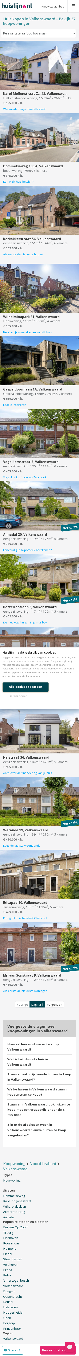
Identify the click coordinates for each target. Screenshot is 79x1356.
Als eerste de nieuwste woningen (25, 991)
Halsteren (10, 1307)
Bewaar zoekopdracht (58, 1350)
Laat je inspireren (14, 405)
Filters (14, 1350)
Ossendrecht (12, 1296)
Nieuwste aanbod (53, 6)
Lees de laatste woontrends (21, 845)
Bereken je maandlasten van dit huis (27, 332)
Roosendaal (11, 1243)
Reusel (8, 1302)
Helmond (9, 1248)
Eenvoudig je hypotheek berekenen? (27, 550)
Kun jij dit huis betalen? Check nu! (25, 918)
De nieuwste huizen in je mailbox (25, 622)
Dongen (9, 1291)
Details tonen (18, 696)
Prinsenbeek (12, 1328)
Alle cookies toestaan (25, 687)
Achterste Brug (14, 1212)
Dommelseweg (14, 1196)
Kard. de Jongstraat (17, 1201)
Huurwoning (12, 1180)
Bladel (7, 1254)
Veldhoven (10, 1264)
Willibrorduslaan (14, 1206)
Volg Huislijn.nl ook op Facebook (25, 477)
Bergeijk (9, 1323)
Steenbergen (12, 1259)
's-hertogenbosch (16, 1280)
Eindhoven (10, 1238)
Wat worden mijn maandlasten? (24, 109)
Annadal (8, 1217)
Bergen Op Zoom (15, 1227)
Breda (7, 1270)
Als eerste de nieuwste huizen (23, 254)
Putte (7, 1275)
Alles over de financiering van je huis (27, 773)
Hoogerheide (13, 1312)
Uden (7, 1318)
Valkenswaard (13, 1286)
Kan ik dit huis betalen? (18, 181)
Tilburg (8, 1232)
